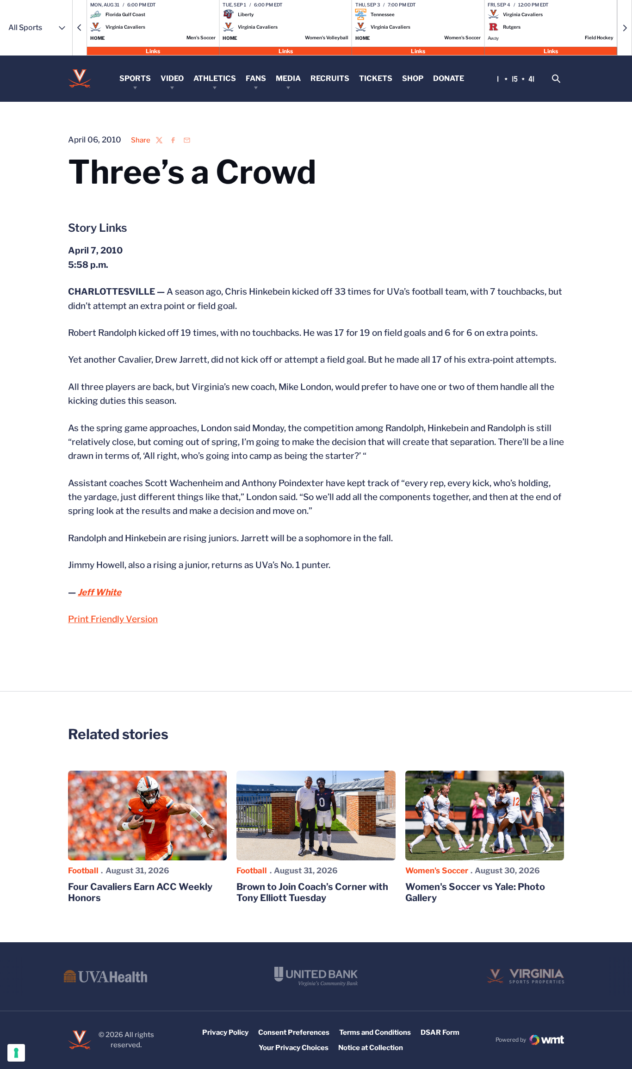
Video (172, 78)
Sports (135, 78)
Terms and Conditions (375, 1032)
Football (83, 870)
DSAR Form (440, 1032)
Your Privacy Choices (293, 1048)
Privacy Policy (225, 1032)
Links (153, 50)
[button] (79, 28)
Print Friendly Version (113, 619)
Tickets (375, 78)
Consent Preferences (293, 1032)
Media (288, 78)
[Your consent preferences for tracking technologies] (16, 1053)
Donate (448, 78)
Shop (412, 78)
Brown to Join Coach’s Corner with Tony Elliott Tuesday (312, 892)
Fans (256, 78)
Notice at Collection (370, 1048)
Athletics (214, 78)
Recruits (329, 78)
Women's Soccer (436, 870)
